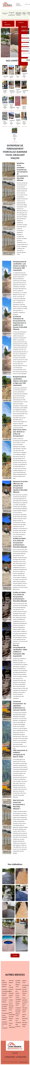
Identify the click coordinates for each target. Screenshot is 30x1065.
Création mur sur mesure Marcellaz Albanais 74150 (11, 1005)
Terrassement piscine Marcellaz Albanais (5, 1016)
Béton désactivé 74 (24, 14)
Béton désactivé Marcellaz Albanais (4, 983)
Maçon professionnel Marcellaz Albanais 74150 (11, 1016)
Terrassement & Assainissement (11, 14)
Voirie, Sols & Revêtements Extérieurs (18, 14)
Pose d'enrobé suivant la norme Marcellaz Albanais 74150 (11, 991)
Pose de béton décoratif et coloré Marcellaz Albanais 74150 (25, 1020)
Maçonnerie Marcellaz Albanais (5, 1000)
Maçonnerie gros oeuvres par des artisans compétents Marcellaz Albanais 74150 (18, 997)
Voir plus (15, 955)
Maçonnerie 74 (4, 14)
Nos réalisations (7, 23)
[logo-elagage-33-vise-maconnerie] (7, 4)
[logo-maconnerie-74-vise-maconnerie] (15, 1045)
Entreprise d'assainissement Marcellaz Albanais (5, 992)
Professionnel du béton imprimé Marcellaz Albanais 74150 (25, 990)
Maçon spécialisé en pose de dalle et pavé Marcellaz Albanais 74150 (24, 1004)
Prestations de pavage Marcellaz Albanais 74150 (18, 1011)
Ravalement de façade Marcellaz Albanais (5, 1007)
